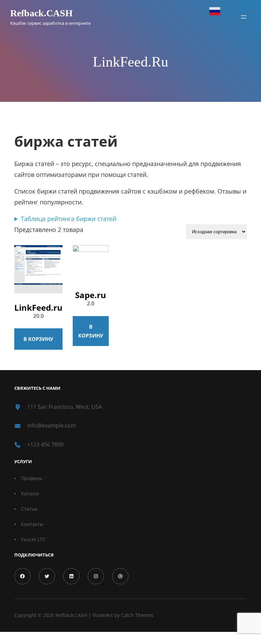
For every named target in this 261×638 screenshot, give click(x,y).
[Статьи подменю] (40, 508)
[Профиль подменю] (45, 478)
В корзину (38, 338)
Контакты (32, 524)
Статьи (29, 509)
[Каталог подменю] (42, 493)
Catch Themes (137, 615)
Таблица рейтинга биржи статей (68, 219)
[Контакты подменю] (46, 524)
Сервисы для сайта (61, 122)
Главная (23, 122)
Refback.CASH (41, 13)
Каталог (30, 493)
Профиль (31, 478)
